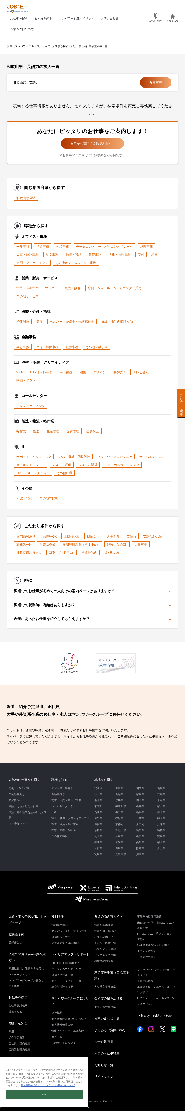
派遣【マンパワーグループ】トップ (28, 46)
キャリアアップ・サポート (70, 954)
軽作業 (21, 431)
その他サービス (27, 296)
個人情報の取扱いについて (35, 1085)
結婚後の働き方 (103, 961)
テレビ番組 (141, 372)
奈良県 (98, 830)
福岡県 (161, 842)
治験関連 (22, 322)
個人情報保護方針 (62, 1024)
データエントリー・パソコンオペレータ (104, 246)
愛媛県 (119, 842)
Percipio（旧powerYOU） (67, 962)
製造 (36, 431)
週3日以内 (111, 552)
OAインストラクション (32, 473)
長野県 (119, 812)
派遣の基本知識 (103, 925)
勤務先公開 (24, 544)
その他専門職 (48, 498)
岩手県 (140, 788)
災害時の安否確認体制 (65, 943)
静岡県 (161, 818)
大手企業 (113, 536)
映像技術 (119, 372)
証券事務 (72, 347)
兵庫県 (161, 824)
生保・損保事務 (47, 347)
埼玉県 (140, 800)
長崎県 (119, 848)
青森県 (119, 788)
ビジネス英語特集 (105, 955)
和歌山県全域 (25, 198)
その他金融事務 (97, 347)
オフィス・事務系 (62, 788)
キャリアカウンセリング (66, 969)
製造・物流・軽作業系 (65, 824)
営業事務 (42, 246)
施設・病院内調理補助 (117, 322)
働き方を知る (43, 18)
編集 (83, 372)
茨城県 (161, 794)
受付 (141, 254)
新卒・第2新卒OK (61, 552)
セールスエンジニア (30, 465)
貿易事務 (95, 254)
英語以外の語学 (154, 536)
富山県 (161, 812)
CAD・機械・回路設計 (74, 457)
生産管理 (53, 431)
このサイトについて (63, 1042)
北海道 (98, 788)
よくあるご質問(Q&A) (109, 1030)
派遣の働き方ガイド (108, 916)
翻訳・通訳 (73, 254)
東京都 (98, 806)
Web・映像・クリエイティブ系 (70, 818)
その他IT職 (64, 473)
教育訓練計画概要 (62, 986)
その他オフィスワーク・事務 (75, 263)
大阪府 (140, 824)
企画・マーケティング (32, 263)
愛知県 (98, 818)
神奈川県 (120, 806)
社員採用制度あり (29, 552)
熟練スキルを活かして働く (153, 945)
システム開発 (87, 465)
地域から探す (103, 780)
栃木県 (98, 800)
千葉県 (161, 800)
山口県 (140, 836)
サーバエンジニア (152, 457)
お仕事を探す (19, 18)
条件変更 (155, 82)
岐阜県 (119, 818)
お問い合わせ (109, 18)
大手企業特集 (103, 1041)
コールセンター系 (62, 806)
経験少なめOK (117, 544)
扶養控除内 (89, 552)
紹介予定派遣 (17, 1037)
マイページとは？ (19, 974)
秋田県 (98, 794)
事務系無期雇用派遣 (149, 916)
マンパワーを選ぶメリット (76, 18)
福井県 (161, 806)
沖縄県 (140, 854)
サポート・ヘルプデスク (33, 457)
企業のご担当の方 (22, 29)
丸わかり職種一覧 (105, 943)
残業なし (93, 536)
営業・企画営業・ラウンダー (37, 288)
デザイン (99, 372)
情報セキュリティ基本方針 (67, 1030)
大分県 (161, 848)
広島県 (119, 836)
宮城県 (161, 788)
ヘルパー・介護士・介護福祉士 (72, 322)
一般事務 (22, 246)
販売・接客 (73, 288)
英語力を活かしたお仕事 (23, 806)
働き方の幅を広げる (108, 998)
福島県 (140, 794)
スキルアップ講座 (105, 948)
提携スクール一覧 (62, 974)
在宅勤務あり (25, 536)
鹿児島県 (120, 854)
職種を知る (59, 780)
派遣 (11, 1031)
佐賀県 (98, 848)
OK (44, 1094)
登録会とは (15, 942)
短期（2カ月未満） (20, 788)
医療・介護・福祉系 (63, 830)
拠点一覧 (56, 1037)
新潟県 (140, 812)
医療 (39, 322)
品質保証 (92, 431)
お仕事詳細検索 (18, 1005)
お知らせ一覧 (103, 1065)
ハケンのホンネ (103, 937)
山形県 (119, 794)
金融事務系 (58, 794)
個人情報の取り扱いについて (69, 1018)
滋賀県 (98, 824)
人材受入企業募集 (105, 986)
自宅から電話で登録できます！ (92, 143)
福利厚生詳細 (59, 925)
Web (19, 372)
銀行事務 (22, 347)
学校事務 (62, 246)
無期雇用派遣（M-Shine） (81, 544)
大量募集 (140, 544)
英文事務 (52, 254)
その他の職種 (59, 836)
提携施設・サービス (63, 937)
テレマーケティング (30, 406)
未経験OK (50, 536)
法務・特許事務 (120, 254)
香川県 (98, 842)
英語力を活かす (146, 951)
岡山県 (98, 836)
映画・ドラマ (25, 380)
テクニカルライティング (121, 465)
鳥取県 (140, 830)
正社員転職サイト (148, 981)
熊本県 (140, 848)
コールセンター (18, 823)
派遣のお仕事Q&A (105, 931)
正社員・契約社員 (19, 1043)
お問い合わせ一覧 (107, 1018)
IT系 (53, 812)
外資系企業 (47, 544)
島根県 (161, 830)
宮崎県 (98, 854)
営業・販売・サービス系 (66, 800)
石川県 (98, 812)
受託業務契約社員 (19, 1049)
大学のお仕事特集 (107, 1053)
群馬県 (119, 800)
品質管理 (73, 431)
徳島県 (161, 836)
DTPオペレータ (41, 372)
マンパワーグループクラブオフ (70, 931)
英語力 (131, 536)
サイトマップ (103, 1076)
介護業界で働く (146, 957)
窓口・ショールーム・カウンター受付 (114, 288)
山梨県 (140, 806)
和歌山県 (75, 46)
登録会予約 (16, 934)
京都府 (119, 824)
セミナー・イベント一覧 (66, 981)
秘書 (154, 254)
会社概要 (56, 1012)
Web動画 (66, 372)
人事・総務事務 (27, 254)
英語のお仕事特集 (105, 1007)
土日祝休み (72, 536)
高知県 (140, 842)
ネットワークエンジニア (114, 457)
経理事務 (146, 246)
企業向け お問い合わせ (154, 1016)
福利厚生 (57, 916)
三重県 (140, 818)
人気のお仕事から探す (24, 780)
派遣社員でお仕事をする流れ (26, 968)
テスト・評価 (61, 465)
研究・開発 (24, 498)
